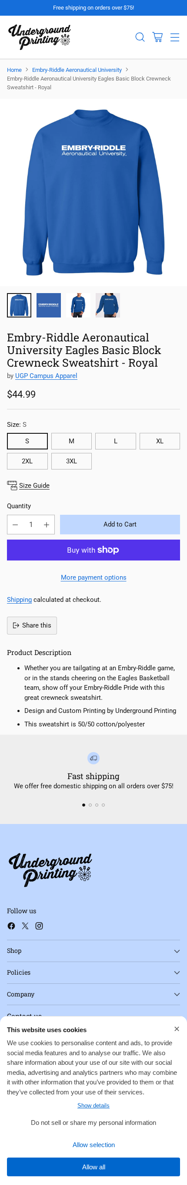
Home (14, 70)
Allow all (93, 1167)
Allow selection (94, 1144)
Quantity (19, 506)
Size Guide (34, 486)
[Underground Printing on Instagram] (39, 927)
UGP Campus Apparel (46, 376)
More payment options (94, 577)
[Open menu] (175, 37)
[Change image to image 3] (78, 305)
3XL (71, 461)
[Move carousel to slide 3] (96, 805)
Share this (36, 625)
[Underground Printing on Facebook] (11, 927)
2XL (27, 461)
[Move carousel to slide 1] (83, 805)
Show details (93, 1105)
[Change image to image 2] (49, 305)
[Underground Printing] (39, 37)
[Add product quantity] (46, 524)
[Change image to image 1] (19, 305)
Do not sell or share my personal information (93, 1122)
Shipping (19, 600)
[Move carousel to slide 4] (103, 805)
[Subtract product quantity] (15, 524)
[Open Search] (140, 37)
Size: (17, 425)
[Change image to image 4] (108, 305)
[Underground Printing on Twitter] (25, 927)
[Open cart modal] (157, 37)
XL (160, 441)
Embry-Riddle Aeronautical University (77, 70)
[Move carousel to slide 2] (90, 805)
